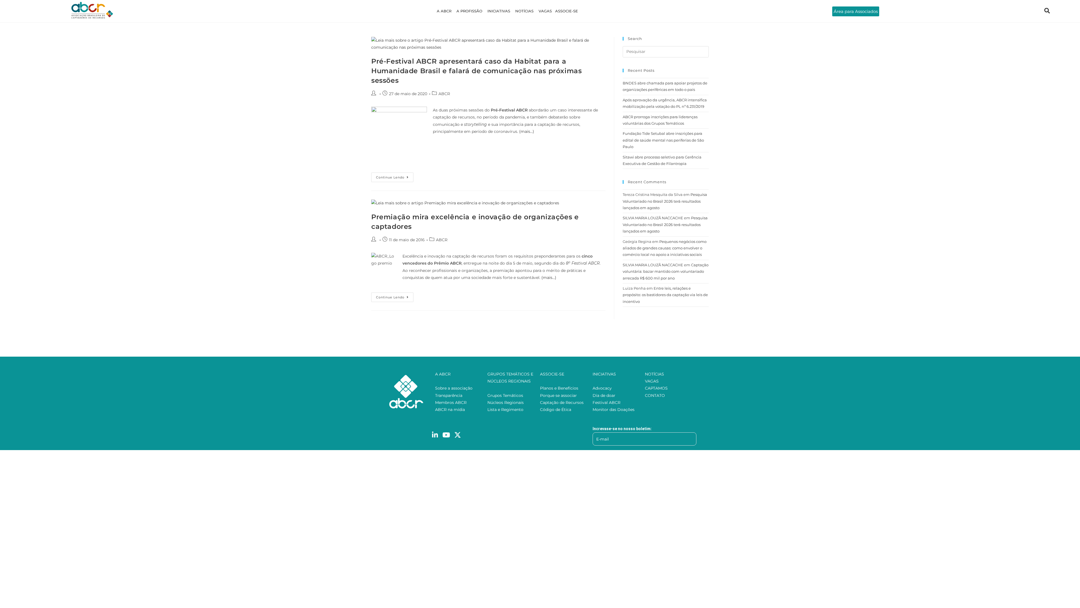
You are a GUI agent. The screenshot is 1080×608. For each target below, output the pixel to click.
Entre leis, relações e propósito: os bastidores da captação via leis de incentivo (665, 295)
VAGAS (545, 11)
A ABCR (444, 11)
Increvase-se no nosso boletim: (622, 428)
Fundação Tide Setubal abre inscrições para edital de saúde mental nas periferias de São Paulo (663, 140)
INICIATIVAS (498, 11)
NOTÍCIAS (524, 11)
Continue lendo (394, 176)
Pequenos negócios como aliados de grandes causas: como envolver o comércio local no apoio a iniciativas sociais (664, 248)
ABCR (444, 93)
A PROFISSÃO (469, 11)
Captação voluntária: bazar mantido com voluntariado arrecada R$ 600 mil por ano (665, 271)
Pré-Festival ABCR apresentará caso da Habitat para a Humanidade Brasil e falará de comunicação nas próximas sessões (476, 70)
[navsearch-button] (1047, 11)
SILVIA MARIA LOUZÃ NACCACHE (653, 218)
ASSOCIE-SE (566, 11)
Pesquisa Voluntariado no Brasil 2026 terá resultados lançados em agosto (665, 201)
